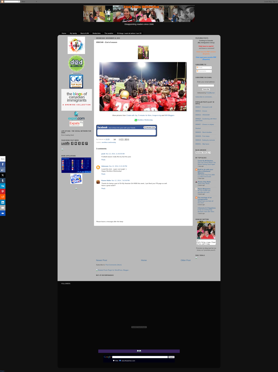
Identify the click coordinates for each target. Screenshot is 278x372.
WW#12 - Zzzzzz (201, 111)
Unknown (104, 166)
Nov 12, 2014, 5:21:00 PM (118, 166)
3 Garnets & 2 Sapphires (207, 208)
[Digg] (2, 186)
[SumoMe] (2, 213)
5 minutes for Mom (144, 115)
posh (103, 154)
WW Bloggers (169, 115)
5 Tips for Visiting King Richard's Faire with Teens (206, 210)
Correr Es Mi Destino (205, 161)
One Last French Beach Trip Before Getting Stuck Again (207, 163)
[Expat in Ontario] (76, 120)
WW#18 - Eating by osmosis (205, 140)
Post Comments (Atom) (114, 265)
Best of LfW (85, 33)
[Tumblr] (2, 180)
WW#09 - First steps (202, 136)
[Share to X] (124, 139)
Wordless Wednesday (145, 120)
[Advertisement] (143, 242)
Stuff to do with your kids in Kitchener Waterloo (205, 171)
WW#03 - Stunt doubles (203, 132)
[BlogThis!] (122, 139)
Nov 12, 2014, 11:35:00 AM (115, 154)
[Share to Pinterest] (128, 139)
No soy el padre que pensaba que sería (204, 191)
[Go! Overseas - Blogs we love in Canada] (76, 88)
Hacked (198, 128)
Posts (200, 67)
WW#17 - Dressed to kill (203, 107)
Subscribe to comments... (204, 97)
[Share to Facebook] (126, 139)
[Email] (2, 207)
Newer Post (101, 260)
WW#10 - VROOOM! (202, 115)
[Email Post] (114, 139)
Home (64, 33)
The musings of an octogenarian (205, 198)
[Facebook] (2, 164)
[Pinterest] (2, 191)
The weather (108, 33)
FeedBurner (210, 93)
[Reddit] (2, 197)
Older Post (186, 260)
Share (2, 371)
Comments (202, 71)
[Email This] (120, 139)
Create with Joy (131, 115)
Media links (97, 33)
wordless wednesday (109, 142)
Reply (103, 159)
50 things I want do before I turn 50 (129, 33)
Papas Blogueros (204, 189)
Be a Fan (149, 127)
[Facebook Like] (2, 169)
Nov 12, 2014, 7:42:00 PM (121, 180)
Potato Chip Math (204, 182)
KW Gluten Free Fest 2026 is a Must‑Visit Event (206, 175)
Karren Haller (106, 180)
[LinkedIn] (2, 202)
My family (73, 33)
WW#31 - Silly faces (202, 144)
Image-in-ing (156, 115)
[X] (2, 175)
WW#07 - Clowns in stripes (204, 124)
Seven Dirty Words (204, 183)
